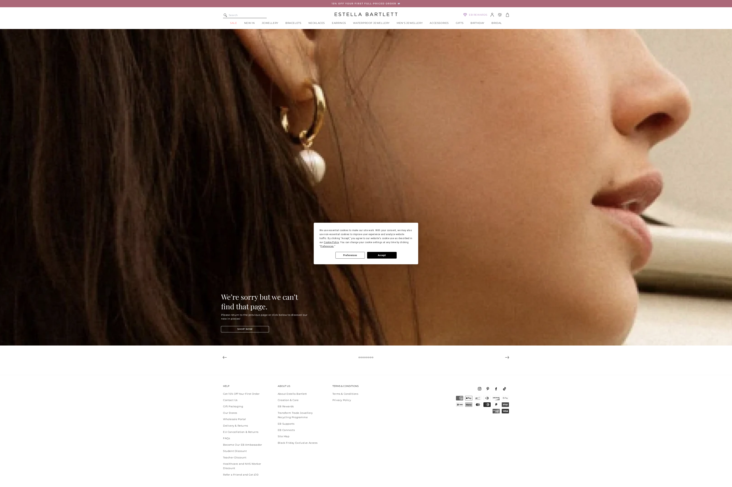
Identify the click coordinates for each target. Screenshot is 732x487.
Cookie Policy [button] (331, 242)
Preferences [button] (327, 246)
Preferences (350, 255)
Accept (382, 255)
